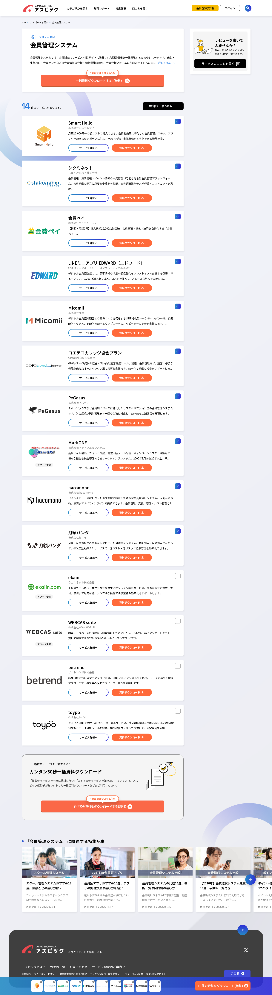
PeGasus (76, 398)
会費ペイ (76, 218)
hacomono (79, 487)
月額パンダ (78, 532)
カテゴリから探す (77, 8)
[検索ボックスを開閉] (248, 8)
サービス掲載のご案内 (107, 967)
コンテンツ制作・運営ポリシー (106, 974)
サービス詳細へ (88, 148)
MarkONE (77, 442)
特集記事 (121, 8)
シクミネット (80, 168)
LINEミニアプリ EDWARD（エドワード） (106, 263)
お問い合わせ (78, 967)
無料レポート (102, 8)
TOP (24, 22)
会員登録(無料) (205, 8)
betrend (76, 667)
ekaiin (74, 577)
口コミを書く (140, 8)
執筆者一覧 (57, 967)
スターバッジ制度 (134, 974)
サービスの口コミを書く (218, 63)
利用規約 (26, 974)
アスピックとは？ (34, 967)
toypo (74, 712)
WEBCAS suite (82, 622)
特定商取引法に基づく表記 (73, 974)
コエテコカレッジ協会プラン (95, 353)
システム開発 (47, 37)
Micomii (76, 308)
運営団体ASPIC (153, 974)
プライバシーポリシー (45, 974)
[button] (21, 879)
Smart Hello (80, 123)
